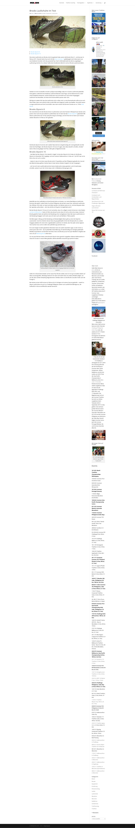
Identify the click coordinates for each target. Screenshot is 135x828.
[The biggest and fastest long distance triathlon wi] (98, 124)
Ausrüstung (98, 2)
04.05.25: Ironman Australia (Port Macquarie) (97, 485)
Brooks (44, 13)
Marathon (94, 796)
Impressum (47, 826)
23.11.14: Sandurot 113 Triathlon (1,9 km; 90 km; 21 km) (98, 661)
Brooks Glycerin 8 (35, 52)
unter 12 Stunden (96, 382)
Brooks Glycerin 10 (36, 53)
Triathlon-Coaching (70, 2)
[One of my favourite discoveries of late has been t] (98, 95)
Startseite (61, 2)
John (33, 13)
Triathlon (94, 808)
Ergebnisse (89, 2)
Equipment (48, 13)
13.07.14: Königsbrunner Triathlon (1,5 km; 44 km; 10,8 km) (98, 674)
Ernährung (94, 786)
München (94, 799)
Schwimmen (95, 803)
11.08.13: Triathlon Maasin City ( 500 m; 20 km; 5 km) (98, 701)
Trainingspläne (80, 2)
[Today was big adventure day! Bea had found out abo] (98, 80)
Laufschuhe (54, 13)
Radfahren (94, 801)
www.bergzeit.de (40, 233)
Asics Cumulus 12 (59, 59)
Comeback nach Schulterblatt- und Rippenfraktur (96, 197)
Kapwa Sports (101, 302)
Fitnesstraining (96, 789)
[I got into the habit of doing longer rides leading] (98, 66)
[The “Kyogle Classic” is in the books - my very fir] (98, 109)
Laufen (93, 791)
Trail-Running (95, 806)
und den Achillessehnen (36, 212)
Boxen (93, 779)
